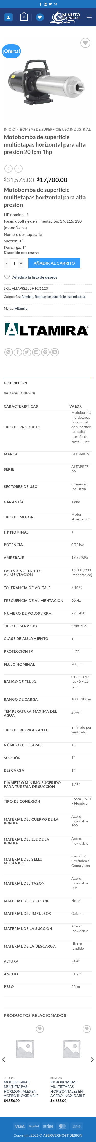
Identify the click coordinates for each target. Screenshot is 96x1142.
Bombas (27, 297)
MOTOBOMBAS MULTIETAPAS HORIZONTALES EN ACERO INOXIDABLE (21, 1089)
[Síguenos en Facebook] (40, 4)
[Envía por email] (36, 352)
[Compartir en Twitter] (27, 352)
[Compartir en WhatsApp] (8, 352)
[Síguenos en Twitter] (50, 4)
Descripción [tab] (15, 383)
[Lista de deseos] (40, 17)
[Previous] (4, 1070)
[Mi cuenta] (8, 17)
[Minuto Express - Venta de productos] (65, 17)
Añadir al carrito (54, 263)
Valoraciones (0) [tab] (19, 393)
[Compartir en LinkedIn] (54, 352)
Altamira (21, 308)
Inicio (9, 129)
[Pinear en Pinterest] (45, 352)
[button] (24, 17)
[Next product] (8, 168)
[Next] (92, 1070)
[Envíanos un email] (55, 4)
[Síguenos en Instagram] (45, 4)
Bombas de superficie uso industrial (55, 129)
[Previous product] (18, 168)
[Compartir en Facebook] (18, 352)
